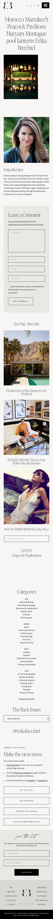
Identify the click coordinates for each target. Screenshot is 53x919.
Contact (41, 904)
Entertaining (26, 636)
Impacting (42, 892)
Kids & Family (26, 642)
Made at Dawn (26, 888)
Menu (45, 5)
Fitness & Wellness (26, 664)
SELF (26, 649)
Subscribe (26, 872)
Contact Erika (12, 765)
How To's (26, 639)
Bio (11, 888)
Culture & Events (26, 680)
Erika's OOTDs (26, 661)
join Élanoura (26, 801)
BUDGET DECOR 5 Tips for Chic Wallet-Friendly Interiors (26, 461)
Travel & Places (26, 692)
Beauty (26, 652)
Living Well (26, 686)
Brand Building (26, 602)
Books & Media (26, 677)
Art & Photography (26, 674)
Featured (41, 896)
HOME (26, 624)
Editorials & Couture (26, 658)
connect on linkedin (26, 811)
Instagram (42, 780)
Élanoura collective (23, 773)
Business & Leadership (26, 608)
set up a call (26, 790)
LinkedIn (31, 780)
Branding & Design (26, 605)
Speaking (41, 888)
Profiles (26, 614)
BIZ (26, 599)
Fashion (26, 655)
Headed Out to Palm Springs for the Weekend (26, 392)
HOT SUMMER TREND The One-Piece (26, 529)
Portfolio (11, 900)
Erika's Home (26, 633)
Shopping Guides (26, 699)
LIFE (26, 671)
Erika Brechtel (8, 5)
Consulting (11, 896)
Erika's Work (26, 611)
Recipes (26, 689)
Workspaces (26, 617)
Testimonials (41, 900)
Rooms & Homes (26, 630)
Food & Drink (26, 683)
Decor (26, 627)
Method (11, 892)
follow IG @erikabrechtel (26, 822)
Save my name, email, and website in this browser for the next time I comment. (26, 289)
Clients (11, 904)
